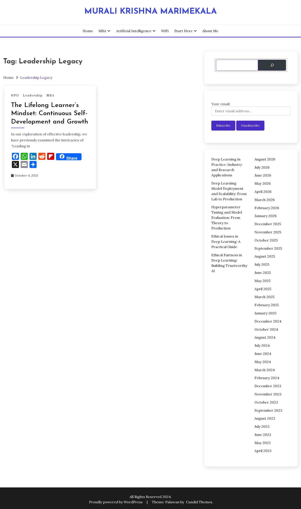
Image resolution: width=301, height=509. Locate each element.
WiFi (165, 31)
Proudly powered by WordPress (116, 502)
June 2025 (263, 272)
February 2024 (267, 378)
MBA (102, 31)
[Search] (272, 65)
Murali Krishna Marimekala (150, 11)
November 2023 (268, 394)
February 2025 (267, 305)
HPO (15, 95)
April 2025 (263, 289)
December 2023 (268, 386)
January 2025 (265, 313)
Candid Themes (199, 502)
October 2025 (266, 240)
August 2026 (265, 159)
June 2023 (263, 434)
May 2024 (263, 362)
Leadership (33, 95)
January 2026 (266, 216)
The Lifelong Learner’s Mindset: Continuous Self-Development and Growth (49, 113)
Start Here (183, 31)
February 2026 (267, 208)
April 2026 (263, 191)
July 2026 (262, 167)
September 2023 (268, 410)
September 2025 (268, 248)
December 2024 (268, 321)
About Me (210, 31)
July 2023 (262, 426)
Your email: (220, 104)
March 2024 (265, 370)
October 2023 (266, 402)
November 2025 (268, 232)
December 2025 (268, 224)
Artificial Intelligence (133, 31)
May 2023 (263, 443)
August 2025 (265, 256)
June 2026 (263, 175)
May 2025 (262, 280)
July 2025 (262, 264)
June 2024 (263, 353)
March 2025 (264, 297)
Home (88, 31)
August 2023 (265, 418)
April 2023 (263, 450)
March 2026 (265, 199)
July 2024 (262, 345)
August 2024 (265, 337)
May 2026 (263, 183)
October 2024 (266, 329)
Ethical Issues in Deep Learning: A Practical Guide (225, 241)
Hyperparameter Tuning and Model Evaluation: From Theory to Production (226, 217)
